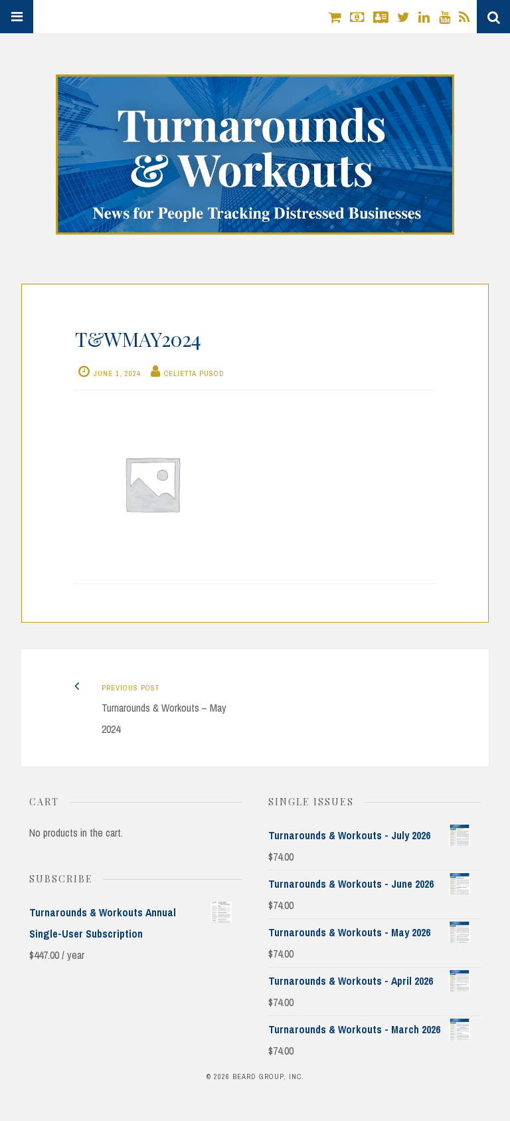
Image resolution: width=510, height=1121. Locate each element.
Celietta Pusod (194, 373)
